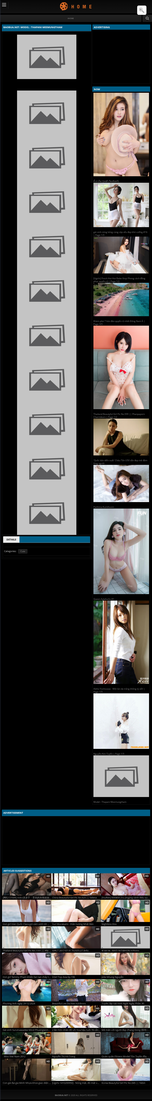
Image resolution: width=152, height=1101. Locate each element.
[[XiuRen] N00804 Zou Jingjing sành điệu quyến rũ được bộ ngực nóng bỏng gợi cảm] (125, 884)
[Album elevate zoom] (141, 10)
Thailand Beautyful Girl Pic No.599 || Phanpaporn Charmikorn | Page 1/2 (119, 415)
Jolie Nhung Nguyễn (112, 977)
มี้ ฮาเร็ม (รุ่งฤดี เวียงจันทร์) (106, 181)
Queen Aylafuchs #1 (103, 599)
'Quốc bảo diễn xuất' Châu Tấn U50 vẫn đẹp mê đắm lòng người (120, 462)
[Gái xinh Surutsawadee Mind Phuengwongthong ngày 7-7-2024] (26, 1017)
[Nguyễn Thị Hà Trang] (75, 1043)
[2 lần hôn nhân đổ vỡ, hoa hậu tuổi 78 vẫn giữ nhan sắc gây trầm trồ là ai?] (75, 1017)
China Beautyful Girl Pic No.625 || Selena (74, 897)
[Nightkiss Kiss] (125, 911)
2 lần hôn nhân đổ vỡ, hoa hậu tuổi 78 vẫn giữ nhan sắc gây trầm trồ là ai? (76, 1030)
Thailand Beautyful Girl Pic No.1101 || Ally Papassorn (27, 950)
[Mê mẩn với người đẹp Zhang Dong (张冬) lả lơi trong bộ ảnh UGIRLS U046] (125, 1017)
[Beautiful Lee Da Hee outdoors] (75, 990)
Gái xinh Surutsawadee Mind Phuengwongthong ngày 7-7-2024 (27, 1030)
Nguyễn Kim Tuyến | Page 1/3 (108, 753)
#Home (71, 18)
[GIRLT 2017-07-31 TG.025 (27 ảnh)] (75, 937)
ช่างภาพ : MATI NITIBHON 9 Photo (120, 950)
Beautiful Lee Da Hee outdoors (69, 1003)
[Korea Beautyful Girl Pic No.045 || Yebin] (125, 1070)
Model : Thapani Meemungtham (109, 801)
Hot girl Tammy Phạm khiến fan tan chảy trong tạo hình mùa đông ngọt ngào (27, 977)
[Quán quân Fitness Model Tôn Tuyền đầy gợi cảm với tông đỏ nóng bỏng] (125, 1043)
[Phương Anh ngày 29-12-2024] (26, 990)
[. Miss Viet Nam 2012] (26, 1043)
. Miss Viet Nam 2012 (14, 1056)
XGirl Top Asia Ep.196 (63, 977)
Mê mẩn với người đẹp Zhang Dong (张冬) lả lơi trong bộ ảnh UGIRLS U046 (126, 1030)
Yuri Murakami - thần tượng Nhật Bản (73, 924)
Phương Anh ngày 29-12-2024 (19, 1003)
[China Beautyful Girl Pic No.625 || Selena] (75, 884)
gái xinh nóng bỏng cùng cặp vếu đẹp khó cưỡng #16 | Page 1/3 (120, 233)
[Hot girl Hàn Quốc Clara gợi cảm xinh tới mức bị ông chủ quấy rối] (26, 911)
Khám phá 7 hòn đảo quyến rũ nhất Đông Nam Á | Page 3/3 (119, 323)
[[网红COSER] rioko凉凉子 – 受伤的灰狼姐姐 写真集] (26, 884)
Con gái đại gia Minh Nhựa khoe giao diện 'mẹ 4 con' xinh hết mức (27, 1083)
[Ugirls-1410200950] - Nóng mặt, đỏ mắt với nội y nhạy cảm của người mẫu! (76, 1083)
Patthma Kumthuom (103, 507)
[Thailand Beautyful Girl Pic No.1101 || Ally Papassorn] (26, 937)
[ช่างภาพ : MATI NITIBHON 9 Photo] (125, 937)
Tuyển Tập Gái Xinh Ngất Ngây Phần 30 (123, 1003)
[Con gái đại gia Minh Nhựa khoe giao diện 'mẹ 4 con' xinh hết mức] (26, 1070)
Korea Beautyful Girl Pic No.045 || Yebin (123, 1083)
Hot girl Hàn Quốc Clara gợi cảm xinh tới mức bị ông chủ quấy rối (27, 924)
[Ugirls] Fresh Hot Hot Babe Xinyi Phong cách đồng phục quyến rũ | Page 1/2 (119, 280)
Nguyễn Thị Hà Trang (63, 1056)
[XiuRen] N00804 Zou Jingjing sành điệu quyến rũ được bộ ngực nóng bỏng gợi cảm (126, 897)
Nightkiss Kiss (109, 924)
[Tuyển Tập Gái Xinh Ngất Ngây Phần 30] (125, 990)
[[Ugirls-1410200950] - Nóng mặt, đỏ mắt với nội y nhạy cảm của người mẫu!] (75, 1070)
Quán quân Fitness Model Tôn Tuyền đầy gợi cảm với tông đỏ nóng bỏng (126, 1056)
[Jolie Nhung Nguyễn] (125, 964)
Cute (22, 551)
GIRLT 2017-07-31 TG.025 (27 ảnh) (70, 950)
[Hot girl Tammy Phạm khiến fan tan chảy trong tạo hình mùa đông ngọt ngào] (26, 964)
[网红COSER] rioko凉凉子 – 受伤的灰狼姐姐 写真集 (27, 897)
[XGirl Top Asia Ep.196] (75, 964)
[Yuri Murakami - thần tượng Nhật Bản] (75, 911)
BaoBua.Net (76, 6)
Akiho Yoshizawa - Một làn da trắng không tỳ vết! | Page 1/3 (119, 690)
